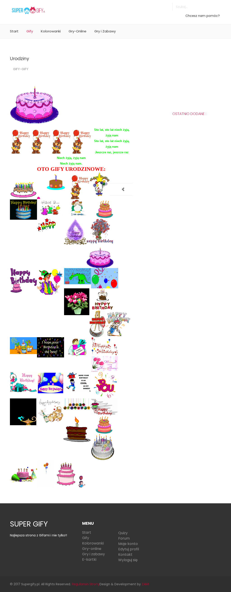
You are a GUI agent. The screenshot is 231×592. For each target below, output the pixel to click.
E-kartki (89, 559)
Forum (124, 538)
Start (14, 31)
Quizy (123, 533)
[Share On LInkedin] (120, 175)
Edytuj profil (128, 549)
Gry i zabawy (93, 554)
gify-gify (20, 69)
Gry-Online (77, 31)
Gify (29, 31)
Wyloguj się (128, 560)
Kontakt (125, 554)
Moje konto (128, 543)
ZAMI (145, 584)
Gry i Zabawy (105, 31)
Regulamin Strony (85, 584)
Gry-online (91, 548)
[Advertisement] (146, 10)
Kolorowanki (51, 31)
